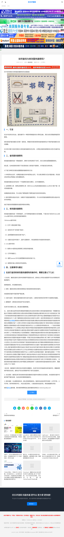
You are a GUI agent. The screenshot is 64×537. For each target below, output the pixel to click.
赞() (43, 62)
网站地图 (41, 532)
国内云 (9, 388)
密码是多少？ (56, 415)
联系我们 (32, 504)
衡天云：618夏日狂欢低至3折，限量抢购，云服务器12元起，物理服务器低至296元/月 (32, 456)
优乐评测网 (32, 2)
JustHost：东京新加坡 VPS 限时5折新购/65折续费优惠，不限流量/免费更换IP (13, 436)
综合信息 (4, 6)
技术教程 (12, 320)
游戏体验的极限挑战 (9, 415)
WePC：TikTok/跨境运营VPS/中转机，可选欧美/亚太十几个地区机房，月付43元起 (13, 456)
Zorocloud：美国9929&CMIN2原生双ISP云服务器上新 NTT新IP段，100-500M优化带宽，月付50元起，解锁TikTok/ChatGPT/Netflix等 (32, 475)
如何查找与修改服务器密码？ (32, 59)
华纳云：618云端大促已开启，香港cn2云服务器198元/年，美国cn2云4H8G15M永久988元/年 (51, 456)
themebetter (33, 532)
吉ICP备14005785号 (47, 532)
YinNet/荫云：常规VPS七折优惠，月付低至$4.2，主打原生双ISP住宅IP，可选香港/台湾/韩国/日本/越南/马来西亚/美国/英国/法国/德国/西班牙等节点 (13, 475)
